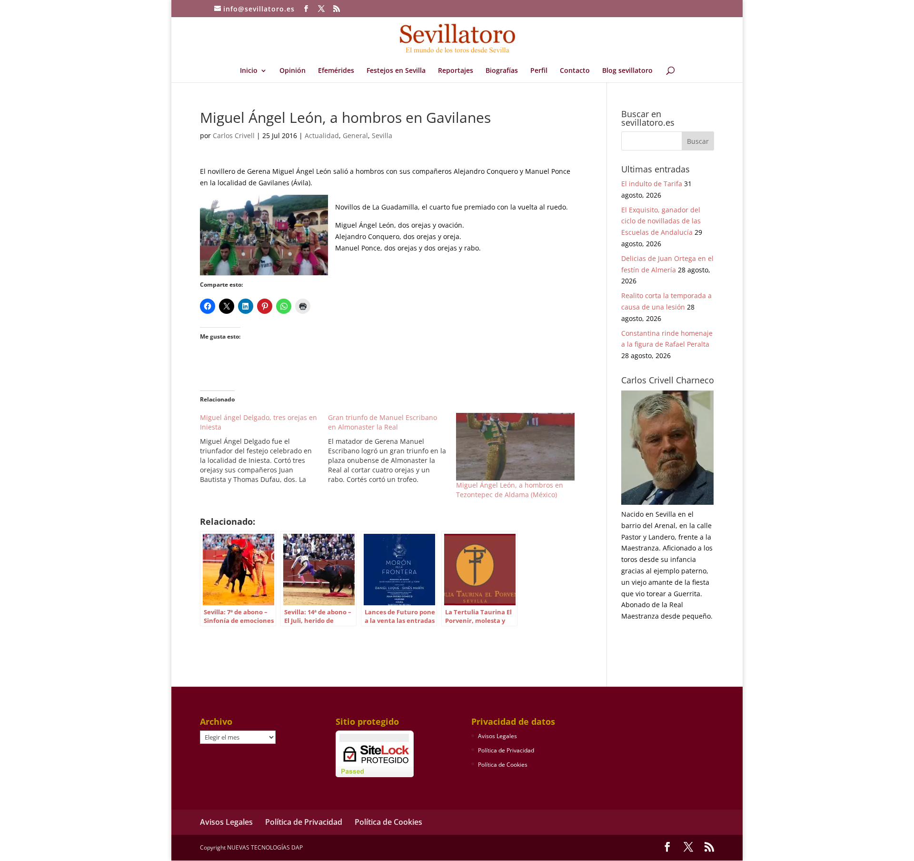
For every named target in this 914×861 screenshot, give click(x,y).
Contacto (575, 71)
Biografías (502, 71)
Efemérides (336, 71)
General (355, 135)
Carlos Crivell (234, 135)
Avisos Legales (497, 736)
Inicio (249, 71)
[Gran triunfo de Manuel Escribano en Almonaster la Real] (392, 448)
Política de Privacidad (506, 750)
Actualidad (322, 135)
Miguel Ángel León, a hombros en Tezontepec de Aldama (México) (509, 490)
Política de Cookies (502, 765)
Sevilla (382, 135)
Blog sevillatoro (627, 71)
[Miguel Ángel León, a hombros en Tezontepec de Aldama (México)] (515, 447)
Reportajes (455, 71)
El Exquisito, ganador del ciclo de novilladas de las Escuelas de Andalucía (661, 221)
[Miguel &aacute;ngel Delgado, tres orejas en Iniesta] (264, 448)
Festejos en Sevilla (396, 71)
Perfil (538, 71)
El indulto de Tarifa (651, 183)
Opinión (292, 71)
